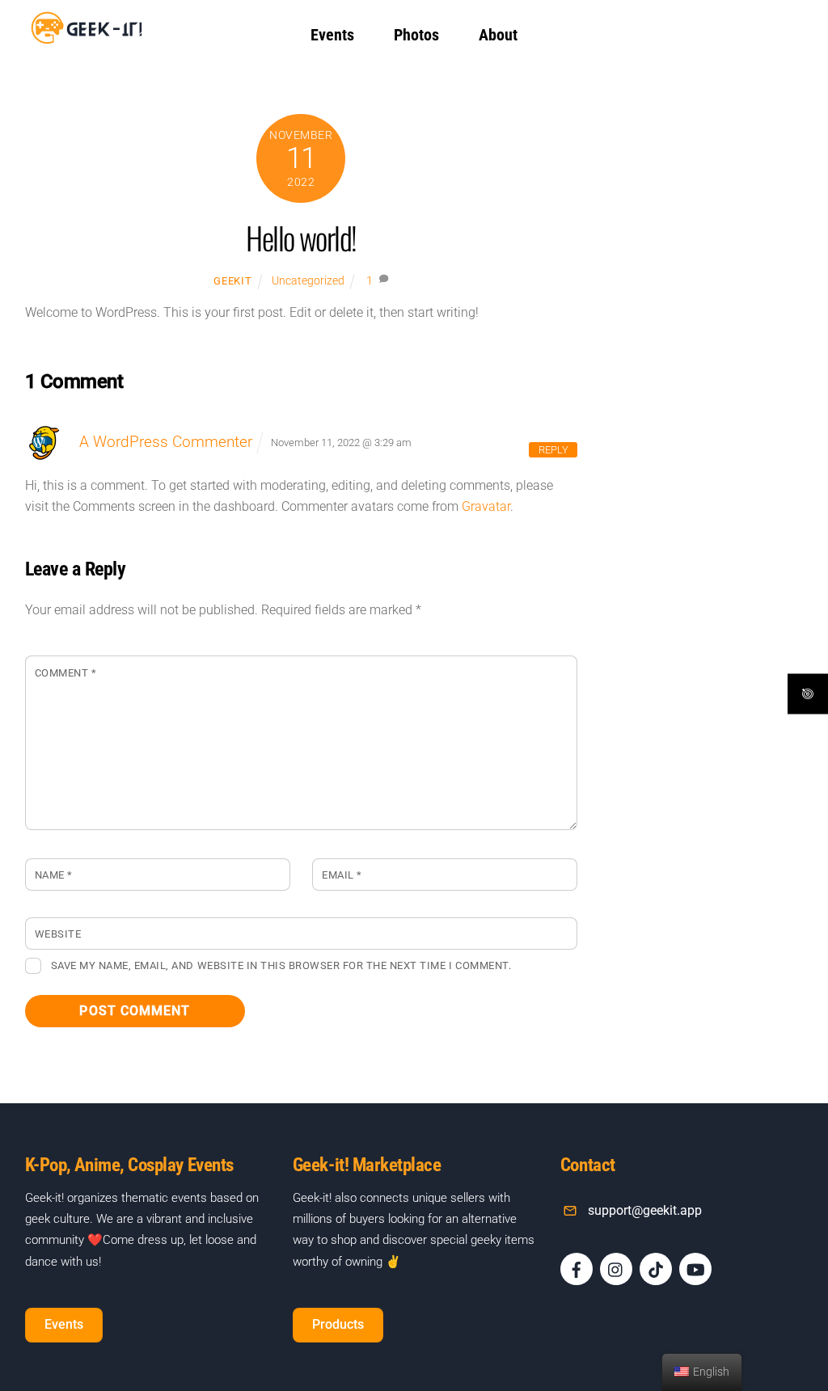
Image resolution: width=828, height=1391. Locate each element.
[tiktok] (656, 1268)
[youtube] (695, 1268)
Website (58, 934)
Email (342, 875)
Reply (553, 450)
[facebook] (576, 1268)
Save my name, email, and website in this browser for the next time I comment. (281, 965)
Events (332, 34)
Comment (66, 673)
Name (54, 875)
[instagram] (616, 1268)
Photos (416, 34)
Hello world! (301, 237)
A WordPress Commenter (165, 441)
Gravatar (486, 506)
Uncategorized (308, 281)
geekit (232, 281)
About (498, 34)
